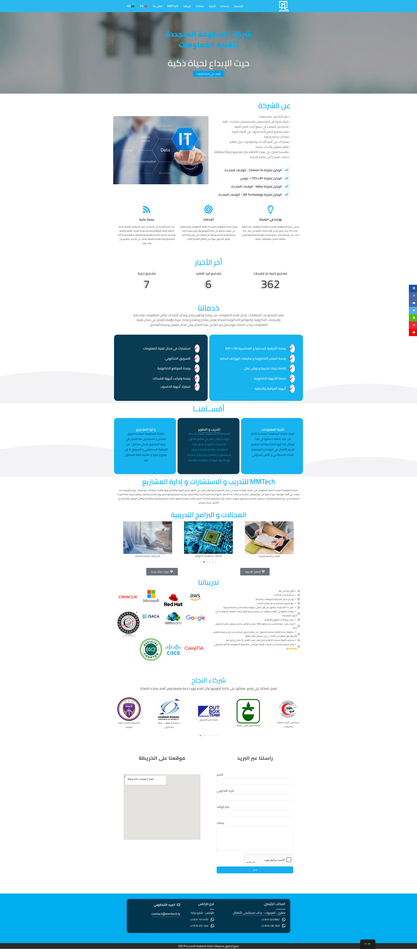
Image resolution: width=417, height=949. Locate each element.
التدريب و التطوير (209, 429)
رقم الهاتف (223, 806)
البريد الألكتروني (225, 790)
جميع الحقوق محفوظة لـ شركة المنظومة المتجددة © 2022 (208, 946)
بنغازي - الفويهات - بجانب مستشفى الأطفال (259, 912)
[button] (121, 541)
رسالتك (220, 823)
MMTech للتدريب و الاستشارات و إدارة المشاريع (208, 481)
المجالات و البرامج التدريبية (208, 514)
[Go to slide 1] (200, 735)
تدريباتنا (208, 582)
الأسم (220, 774)
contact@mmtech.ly (166, 914)
